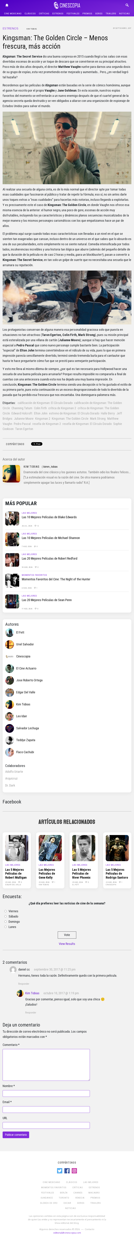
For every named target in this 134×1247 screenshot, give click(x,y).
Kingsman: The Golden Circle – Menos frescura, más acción (55, 42)
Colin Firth (40, 408)
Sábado (13, 916)
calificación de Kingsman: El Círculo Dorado (45, 403)
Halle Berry (108, 413)
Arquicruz (11, 778)
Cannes (78, 1192)
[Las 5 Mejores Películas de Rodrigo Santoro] (117, 848)
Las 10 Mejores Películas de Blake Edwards (49, 517)
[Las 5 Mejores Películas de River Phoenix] (83, 848)
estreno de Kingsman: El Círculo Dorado (74, 413)
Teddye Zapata (25, 740)
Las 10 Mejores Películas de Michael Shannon (51, 538)
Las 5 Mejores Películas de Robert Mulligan (16, 873)
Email (6, 1102)
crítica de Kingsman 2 (62, 408)
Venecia (80, 1197)
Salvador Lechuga (27, 728)
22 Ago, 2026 (111, 882)
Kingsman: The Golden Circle (70, 419)
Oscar (67, 1203)
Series (99, 13)
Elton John (40, 413)
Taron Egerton (24, 429)
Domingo (14, 922)
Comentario (10, 1045)
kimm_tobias (51, 466)
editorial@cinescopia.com (67, 1232)
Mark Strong (98, 419)
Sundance (47, 1197)
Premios (87, 13)
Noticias (124, 13)
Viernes (13, 911)
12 (38, 526)
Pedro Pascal (22, 424)
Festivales (73, 13)
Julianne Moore (24, 419)
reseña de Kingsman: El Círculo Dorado (87, 424)
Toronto (64, 1197)
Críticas (44, 13)
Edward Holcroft (22, 413)
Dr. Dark (10, 785)
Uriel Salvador (25, 644)
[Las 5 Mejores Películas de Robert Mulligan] (16, 848)
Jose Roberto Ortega (29, 680)
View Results (67, 944)
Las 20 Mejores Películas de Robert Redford (49, 558)
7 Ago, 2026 (27, 546)
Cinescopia (23, 656)
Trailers (111, 13)
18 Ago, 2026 (27, 567)
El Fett (20, 632)
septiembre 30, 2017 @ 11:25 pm (55, 969)
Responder (23, 983)
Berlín (64, 1192)
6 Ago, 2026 (27, 588)
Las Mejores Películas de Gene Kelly (47, 873)
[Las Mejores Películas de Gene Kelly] (50, 848)
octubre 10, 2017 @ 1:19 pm (61, 993)
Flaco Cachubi (25, 752)
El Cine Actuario (26, 668)
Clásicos (30, 13)
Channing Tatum (22, 408)
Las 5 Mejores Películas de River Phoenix (81, 873)
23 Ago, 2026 (10, 882)
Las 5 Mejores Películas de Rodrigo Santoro (117, 873)
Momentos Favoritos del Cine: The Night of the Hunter (56, 579)
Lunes (12, 927)
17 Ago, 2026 (27, 609)
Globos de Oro (49, 1203)
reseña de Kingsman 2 (46, 424)
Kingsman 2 (42, 419)
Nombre (8, 1086)
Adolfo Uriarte (14, 772)
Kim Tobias (32, 29)
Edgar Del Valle (25, 692)
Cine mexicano (13, 13)
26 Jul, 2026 (27, 526)
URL (5, 1118)
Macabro (94, 1192)
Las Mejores (29, 513)
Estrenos (58, 13)
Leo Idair (21, 716)
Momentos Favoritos (34, 575)
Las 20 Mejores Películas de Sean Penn (47, 600)
